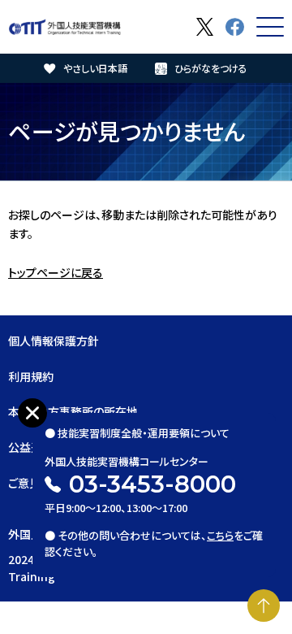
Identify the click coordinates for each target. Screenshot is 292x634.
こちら (220, 535)
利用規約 (31, 376)
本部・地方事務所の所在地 (73, 411)
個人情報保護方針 (53, 340)
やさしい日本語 (95, 68)
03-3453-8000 (152, 484)
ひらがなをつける (210, 68)
